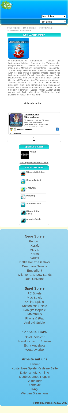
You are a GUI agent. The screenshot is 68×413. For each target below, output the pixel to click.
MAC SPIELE (29, 28)
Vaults (34, 258)
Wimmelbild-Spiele (35, 172)
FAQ (34, 389)
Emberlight (34, 270)
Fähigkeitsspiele (34, 310)
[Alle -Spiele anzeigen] (44, 102)
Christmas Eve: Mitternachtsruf (31, 115)
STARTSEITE (13, 28)
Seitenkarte (35, 381)
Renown (34, 241)
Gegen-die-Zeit (33, 180)
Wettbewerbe (34, 349)
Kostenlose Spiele (34, 306)
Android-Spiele (33, 219)
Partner (34, 364)
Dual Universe (34, 279)
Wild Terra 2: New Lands (34, 274)
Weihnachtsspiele (24, 129)
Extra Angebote (34, 345)
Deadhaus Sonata (34, 266)
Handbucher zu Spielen (34, 341)
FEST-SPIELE (45, 28)
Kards (35, 254)
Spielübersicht (34, 337)
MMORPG (34, 314)
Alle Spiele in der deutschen (34, 162)
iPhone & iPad (34, 318)
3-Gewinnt (31, 188)
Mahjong (30, 196)
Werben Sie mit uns (34, 393)
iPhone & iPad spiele (33, 212)
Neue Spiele (34, 236)
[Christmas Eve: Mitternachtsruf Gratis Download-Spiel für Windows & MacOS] (16, 113)
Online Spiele (34, 302)
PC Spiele (34, 293)
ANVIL (34, 249)
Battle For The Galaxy (34, 262)
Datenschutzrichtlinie (34, 372)
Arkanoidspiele (33, 203)
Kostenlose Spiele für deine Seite (35, 368)
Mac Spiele (34, 297)
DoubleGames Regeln (34, 376)
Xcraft (35, 245)
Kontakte (34, 385)
